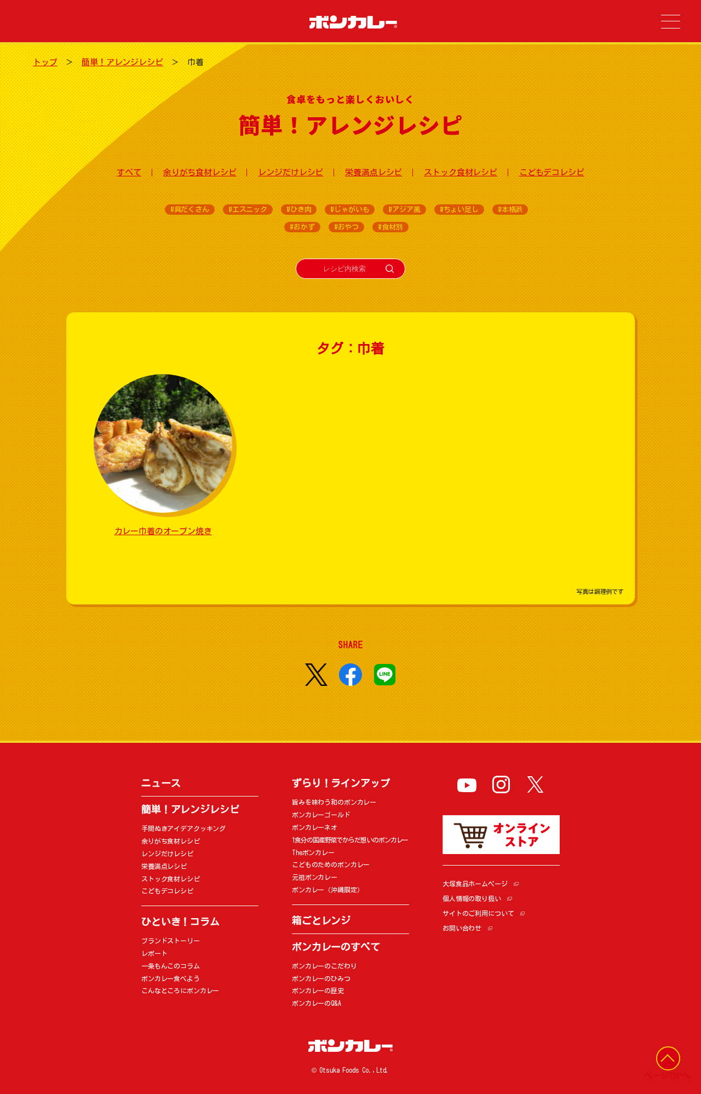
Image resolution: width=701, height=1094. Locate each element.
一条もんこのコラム (170, 966)
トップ (45, 62)
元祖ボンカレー (314, 877)
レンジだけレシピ (290, 172)
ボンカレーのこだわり (324, 966)
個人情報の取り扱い (472, 898)
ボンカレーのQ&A (316, 1003)
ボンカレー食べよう (170, 978)
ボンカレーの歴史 (318, 990)
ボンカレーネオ (314, 827)
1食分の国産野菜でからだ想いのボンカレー (350, 840)
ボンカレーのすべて (336, 947)
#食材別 (390, 227)
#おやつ (346, 227)
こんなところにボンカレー (180, 990)
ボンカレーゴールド (321, 814)
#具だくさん (189, 209)
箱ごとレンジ (321, 920)
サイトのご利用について (478, 913)
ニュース (160, 783)
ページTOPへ (667, 1076)
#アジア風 (404, 209)
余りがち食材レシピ (200, 172)
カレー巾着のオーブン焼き (163, 531)
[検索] (390, 269)
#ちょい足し (459, 209)
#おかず (302, 227)
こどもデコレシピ (551, 172)
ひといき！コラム (180, 921)
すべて (129, 172)
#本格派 (510, 209)
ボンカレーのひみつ (321, 978)
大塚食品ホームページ (475, 883)
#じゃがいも (349, 209)
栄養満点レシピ (373, 172)
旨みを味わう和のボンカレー (334, 802)
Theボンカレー (313, 852)
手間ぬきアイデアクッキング (183, 828)
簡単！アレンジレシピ (122, 62)
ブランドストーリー (170, 940)
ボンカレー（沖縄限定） (327, 889)
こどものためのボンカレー (331, 864)
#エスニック (247, 209)
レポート (154, 953)
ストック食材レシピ (460, 172)
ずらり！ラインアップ (341, 783)
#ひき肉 (298, 209)
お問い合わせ (462, 928)
